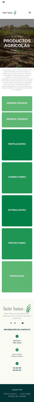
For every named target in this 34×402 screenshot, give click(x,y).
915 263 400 (17, 368)
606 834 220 (17, 370)
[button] (29, 12)
